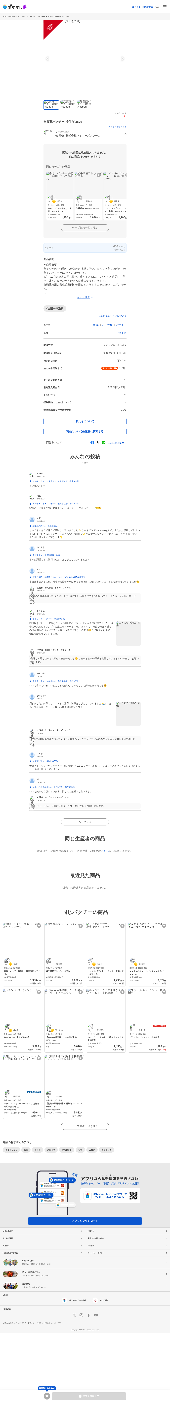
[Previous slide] (47, 58)
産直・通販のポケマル (11, 16)
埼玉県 (123, 333)
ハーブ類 (32, 16)
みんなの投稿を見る (118, 127)
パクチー (41, 16)
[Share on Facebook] (92, 443)
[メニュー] (164, 6)
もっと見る (85, 821)
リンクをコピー (116, 442)
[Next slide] (122, 58)
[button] (85, 134)
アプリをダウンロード (85, 1220)
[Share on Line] (104, 443)
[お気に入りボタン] (70, 175)
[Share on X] (98, 442)
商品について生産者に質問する (85, 431)
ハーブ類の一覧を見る (85, 227)
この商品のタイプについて (113, 315)
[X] (74, 1315)
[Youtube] (96, 1315)
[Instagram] (81, 1315)
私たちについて (85, 421)
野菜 (24, 16)
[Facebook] (88, 1315)
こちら (105, 850)
